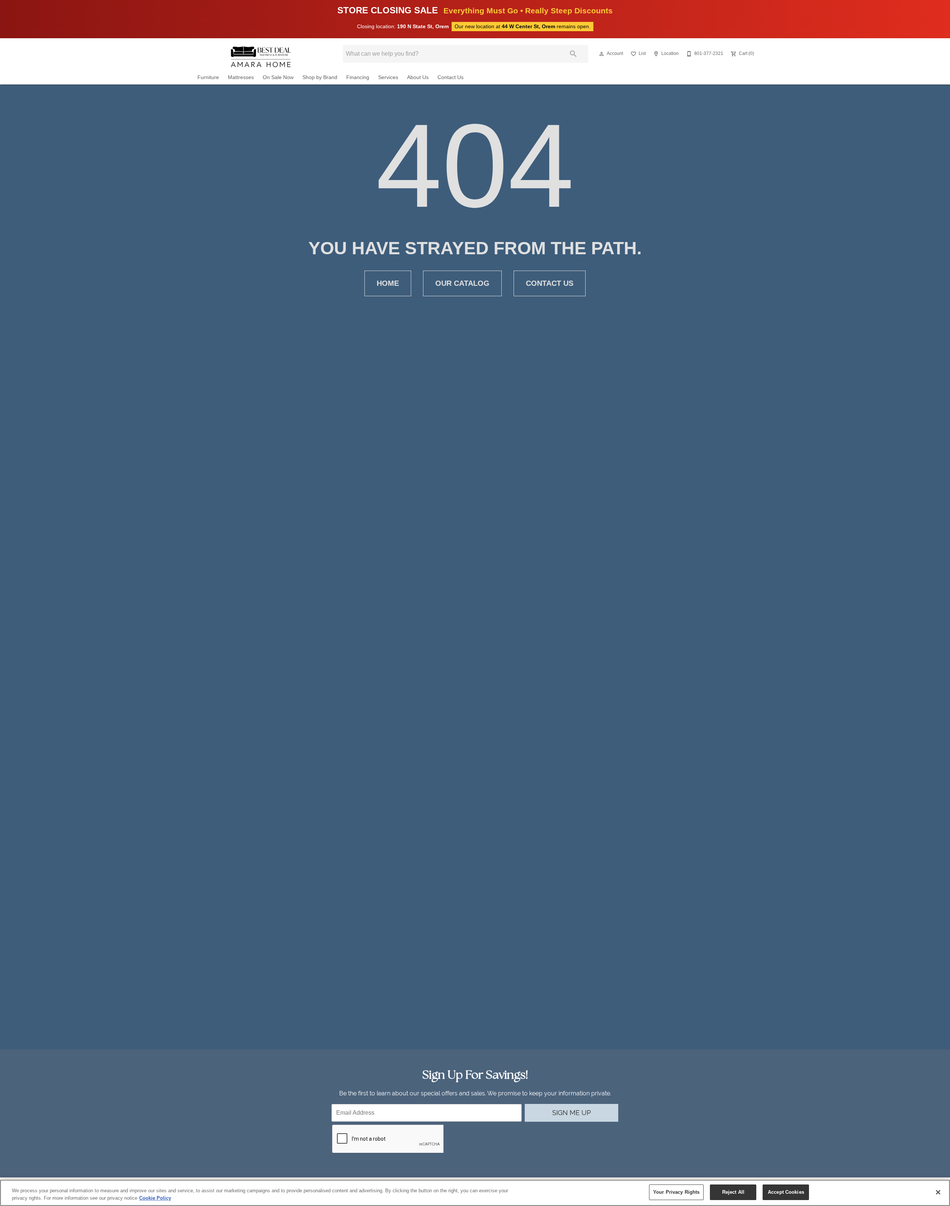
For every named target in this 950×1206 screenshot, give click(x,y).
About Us (418, 77)
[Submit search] (573, 54)
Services (388, 77)
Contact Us (450, 77)
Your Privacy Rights (676, 1192)
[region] (475, 1193)
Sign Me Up (571, 1113)
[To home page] (261, 57)
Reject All (733, 1192)
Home (388, 283)
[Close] (938, 1192)
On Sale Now (278, 77)
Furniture (208, 77)
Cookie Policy (155, 1198)
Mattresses (241, 77)
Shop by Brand (319, 77)
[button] (601, 53)
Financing (357, 77)
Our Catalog (462, 283)
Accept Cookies (786, 1192)
